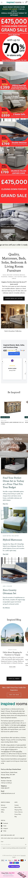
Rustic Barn (3, 420)
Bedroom (3, 805)
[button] (8, 231)
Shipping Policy (18, 810)
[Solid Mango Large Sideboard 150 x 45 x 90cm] (12, 407)
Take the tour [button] (14, 694)
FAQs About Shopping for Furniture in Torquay (12, 653)
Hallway (3, 810)
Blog (16, 816)
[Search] (23, 2)
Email (2, 841)
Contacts (17, 805)
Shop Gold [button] (5, 554)
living (20, 756)
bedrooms (6, 751)
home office (19, 751)
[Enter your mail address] (25, 844)
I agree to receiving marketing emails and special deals (14, 848)
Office (2, 812)
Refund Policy (18, 807)
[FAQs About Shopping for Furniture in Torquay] (12, 634)
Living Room (4, 807)
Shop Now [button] (5, 504)
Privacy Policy (18, 814)
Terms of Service (18, 812)
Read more (12, 666)
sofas (6, 749)
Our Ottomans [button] (6, 608)
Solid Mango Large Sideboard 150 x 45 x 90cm (12, 423)
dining (12, 749)
